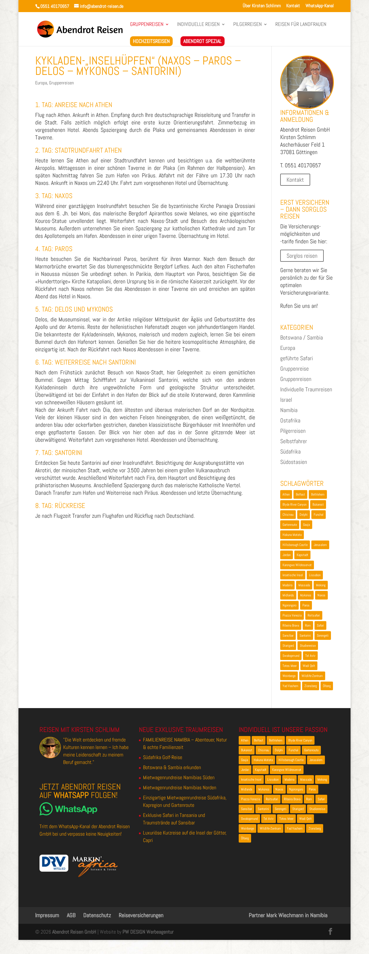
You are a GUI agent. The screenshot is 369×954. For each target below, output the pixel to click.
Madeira (287, 585)
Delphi (304, 514)
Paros (306, 605)
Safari (320, 625)
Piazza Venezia (292, 615)
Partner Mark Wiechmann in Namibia (288, 915)
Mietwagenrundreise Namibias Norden (179, 787)
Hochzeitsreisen (151, 41)
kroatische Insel (293, 575)
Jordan (287, 555)
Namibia (289, 410)
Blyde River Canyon (294, 504)
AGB (71, 915)
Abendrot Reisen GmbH (74, 931)
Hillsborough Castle (295, 545)
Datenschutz (97, 915)
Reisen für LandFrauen (300, 24)
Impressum (47, 915)
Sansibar (288, 635)
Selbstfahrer (293, 441)
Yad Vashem (290, 686)
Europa (41, 83)
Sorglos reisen (302, 255)
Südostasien (293, 462)
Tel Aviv (310, 655)
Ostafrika (290, 420)
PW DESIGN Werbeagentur (148, 931)
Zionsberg (310, 686)
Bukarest (318, 504)
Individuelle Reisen (198, 24)
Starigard (288, 645)
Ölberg (327, 686)
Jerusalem (320, 545)
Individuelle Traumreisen (306, 389)
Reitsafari (314, 615)
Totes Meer (290, 665)
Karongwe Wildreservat (297, 565)
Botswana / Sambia (301, 337)
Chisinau (288, 514)
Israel (286, 399)
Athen (286, 494)
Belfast (300, 494)
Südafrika (290, 451)
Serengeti (323, 635)
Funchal (318, 514)
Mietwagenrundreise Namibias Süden (178, 777)
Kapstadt (302, 555)
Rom (308, 625)
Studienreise (308, 645)
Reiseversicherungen (141, 915)
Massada (304, 585)
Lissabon (315, 575)
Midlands (288, 595)
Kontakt (293, 6)
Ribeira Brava (291, 625)
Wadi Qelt (309, 665)
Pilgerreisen (247, 24)
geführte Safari (296, 358)
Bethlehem (318, 494)
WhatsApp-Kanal (320, 6)
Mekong (320, 585)
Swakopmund (291, 655)
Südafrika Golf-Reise (162, 757)
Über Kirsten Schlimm (262, 6)
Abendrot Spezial (202, 41)
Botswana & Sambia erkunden (172, 767)
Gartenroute (290, 524)
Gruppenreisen (146, 24)
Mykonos (305, 595)
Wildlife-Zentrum (312, 676)
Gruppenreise (294, 368)
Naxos (321, 595)
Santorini (305, 635)
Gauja (306, 524)
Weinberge (289, 676)
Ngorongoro (289, 605)
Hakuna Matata (292, 534)
